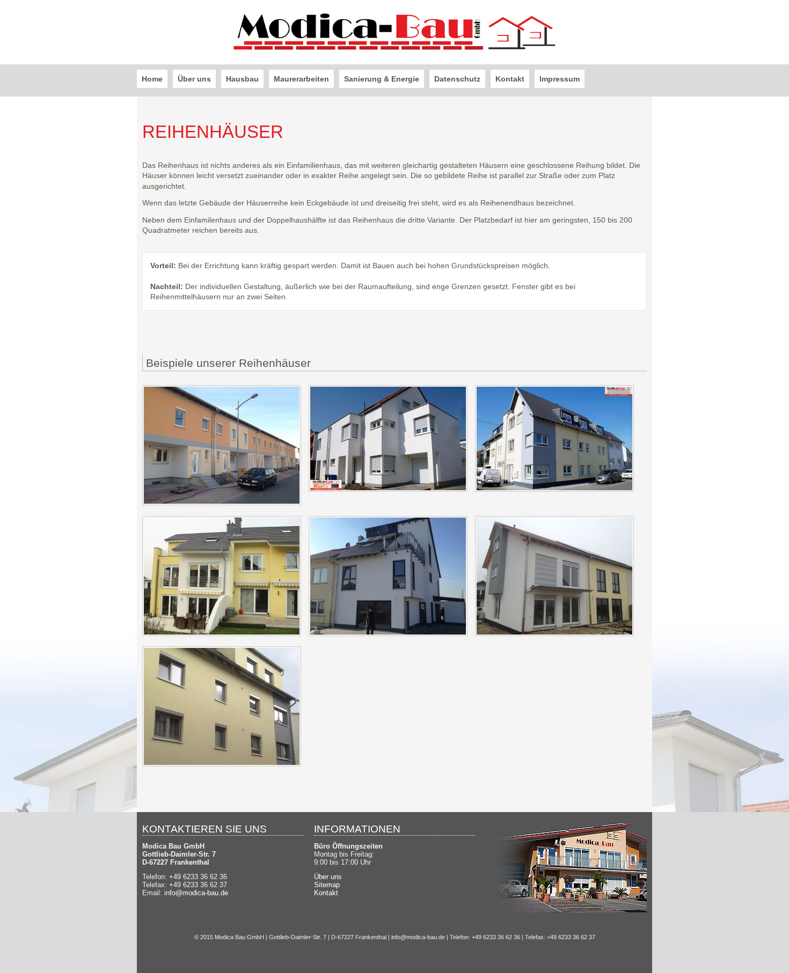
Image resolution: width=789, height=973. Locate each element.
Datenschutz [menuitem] (457, 79)
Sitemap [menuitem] (327, 885)
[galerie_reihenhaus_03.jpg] (554, 489)
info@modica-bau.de (196, 893)
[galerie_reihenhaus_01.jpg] (221, 502)
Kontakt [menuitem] (509, 79)
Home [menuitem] (152, 79)
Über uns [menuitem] (194, 79)
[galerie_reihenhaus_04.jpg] (221, 633)
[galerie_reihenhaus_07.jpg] (221, 764)
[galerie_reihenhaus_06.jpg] (554, 633)
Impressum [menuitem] (559, 79)
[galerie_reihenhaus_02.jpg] (388, 489)
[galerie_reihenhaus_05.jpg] (388, 633)
